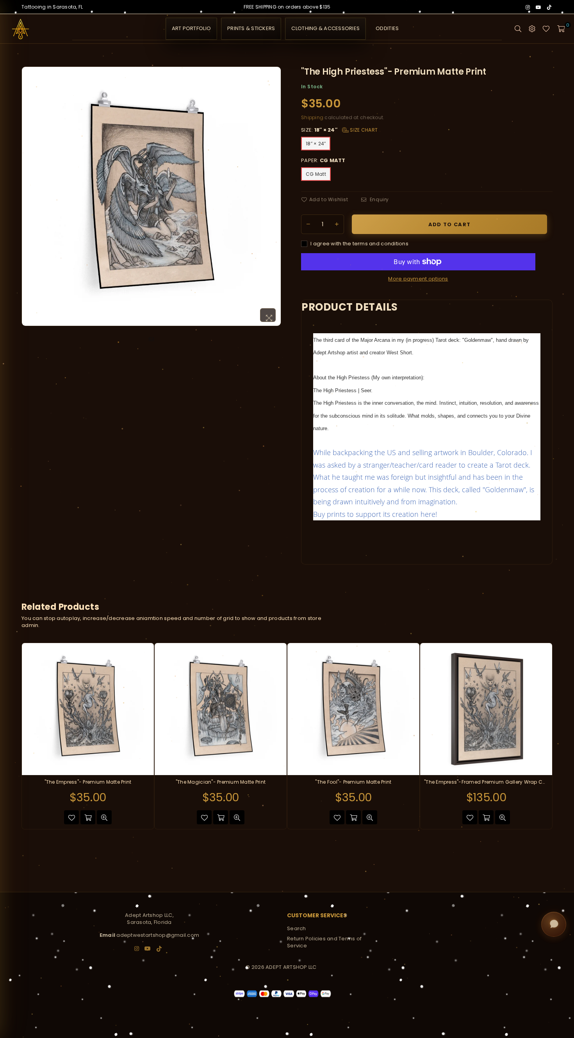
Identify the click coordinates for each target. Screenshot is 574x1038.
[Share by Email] (151, 339)
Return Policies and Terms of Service (324, 942)
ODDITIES (387, 28)
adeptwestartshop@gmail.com (157, 935)
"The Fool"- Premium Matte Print (353, 782)
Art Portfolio (191, 28)
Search (296, 928)
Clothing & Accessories (325, 28)
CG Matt (316, 174)
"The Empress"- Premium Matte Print (88, 782)
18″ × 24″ (316, 143)
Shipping (312, 117)
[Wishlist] (546, 29)
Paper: (323, 160)
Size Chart (363, 130)
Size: (339, 130)
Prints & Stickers (251, 28)
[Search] (518, 29)
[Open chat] (553, 924)
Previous (13, 736)
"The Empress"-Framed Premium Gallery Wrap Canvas (486, 782)
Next (561, 736)
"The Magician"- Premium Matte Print (221, 782)
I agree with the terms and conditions (358, 243)
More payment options (418, 278)
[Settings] (532, 29)
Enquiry (378, 200)
